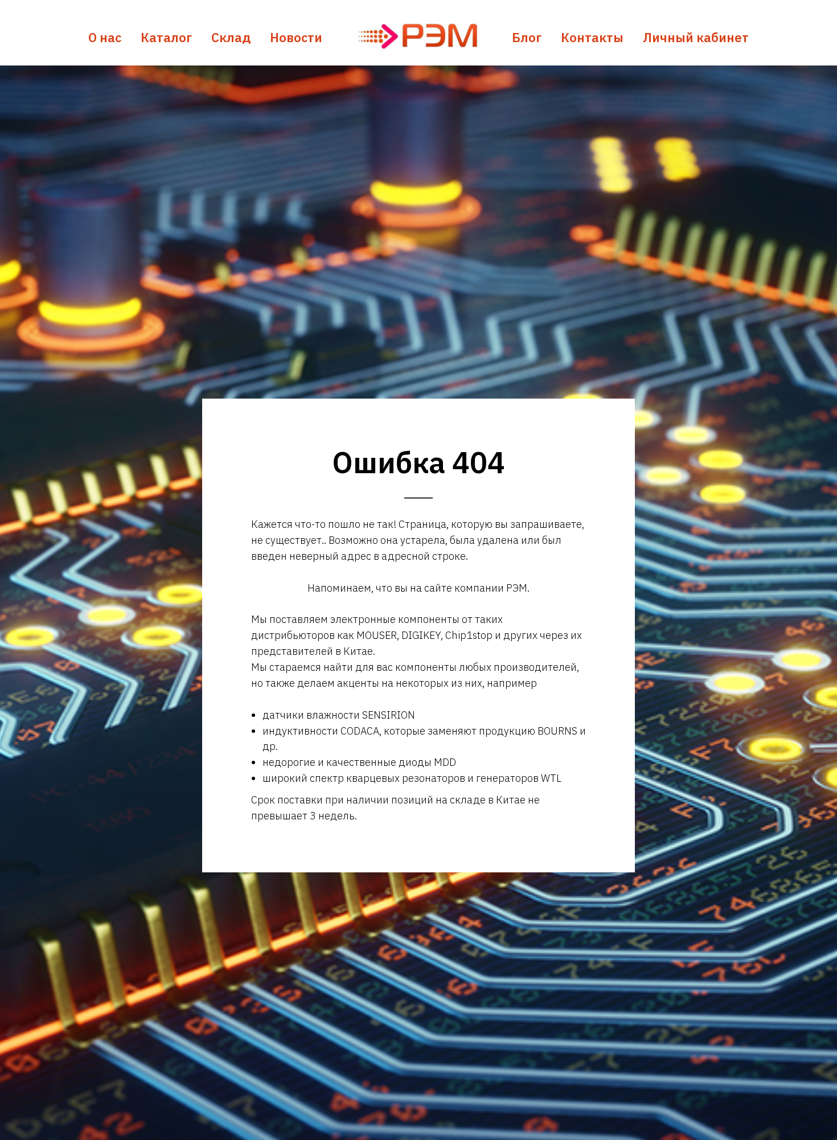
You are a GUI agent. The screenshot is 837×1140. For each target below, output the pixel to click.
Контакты (592, 37)
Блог (526, 37)
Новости (296, 37)
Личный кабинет (696, 37)
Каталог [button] (166, 37)
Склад (231, 37)
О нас (104, 37)
